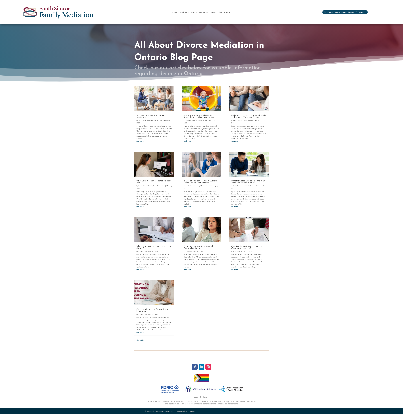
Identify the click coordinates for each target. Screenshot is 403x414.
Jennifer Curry (143, 251)
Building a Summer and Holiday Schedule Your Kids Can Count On (199, 116)
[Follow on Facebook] (195, 367)
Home (174, 13)
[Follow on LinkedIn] (201, 367)
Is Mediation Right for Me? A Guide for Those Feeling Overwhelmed (201, 181)
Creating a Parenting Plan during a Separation (152, 310)
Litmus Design (181, 411)
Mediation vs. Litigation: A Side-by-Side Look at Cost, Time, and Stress (248, 116)
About (194, 13)
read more (140, 141)
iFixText (192, 411)
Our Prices (204, 13)
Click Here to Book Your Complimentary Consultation (345, 12)
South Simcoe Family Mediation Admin (151, 120)
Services (183, 13)
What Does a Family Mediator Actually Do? (153, 181)
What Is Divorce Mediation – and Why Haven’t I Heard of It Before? (248, 181)
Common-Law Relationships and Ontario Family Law (198, 247)
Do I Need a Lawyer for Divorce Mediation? (150, 116)
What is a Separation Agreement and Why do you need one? (247, 247)
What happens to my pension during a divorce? (153, 247)
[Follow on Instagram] (208, 367)
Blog (220, 13)
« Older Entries (139, 340)
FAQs (213, 13)
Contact (228, 13)
